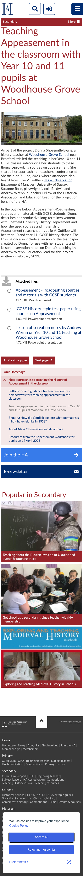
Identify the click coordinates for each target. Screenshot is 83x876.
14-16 (31, 795)
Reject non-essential (41, 849)
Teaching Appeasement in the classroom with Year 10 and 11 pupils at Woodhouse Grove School (44, 408)
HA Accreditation (12, 764)
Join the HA (68, 745)
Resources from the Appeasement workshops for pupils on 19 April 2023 (42, 438)
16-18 (41, 795)
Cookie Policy (18, 825)
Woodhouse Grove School (49, 155)
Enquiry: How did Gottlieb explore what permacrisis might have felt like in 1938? (44, 419)
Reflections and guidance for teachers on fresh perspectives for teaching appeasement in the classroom (40, 395)
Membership (30, 749)
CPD (21, 760)
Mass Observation (58, 180)
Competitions (34, 764)
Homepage (9, 745)
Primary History (55, 764)
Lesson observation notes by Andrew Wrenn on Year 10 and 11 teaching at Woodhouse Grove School (48, 332)
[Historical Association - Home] (14, 725)
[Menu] (77, 9)
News (21, 745)
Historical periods (13, 795)
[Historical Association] (7, 9)
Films (52, 802)
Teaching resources (47, 783)
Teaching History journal (17, 783)
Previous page (17, 360)
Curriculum (9, 760)
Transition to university (16, 798)
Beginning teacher (37, 760)
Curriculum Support (14, 776)
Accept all (41, 837)
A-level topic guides (60, 795)
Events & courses (69, 802)
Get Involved (50, 745)
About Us (34, 745)
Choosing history (44, 798)
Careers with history (15, 802)
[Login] (49, 9)
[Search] (35, 9)
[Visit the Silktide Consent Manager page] (69, 862)
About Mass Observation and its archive (36, 429)
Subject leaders (60, 760)
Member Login (11, 749)
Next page (42, 360)
